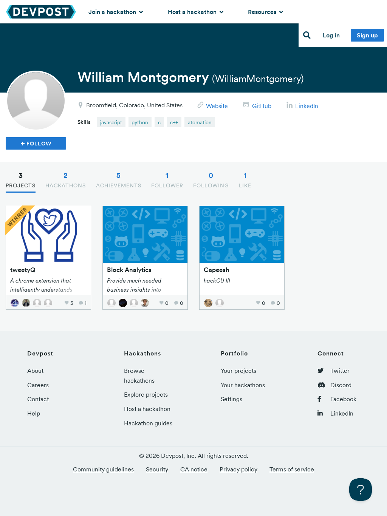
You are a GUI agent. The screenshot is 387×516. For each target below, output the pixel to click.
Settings (231, 399)
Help (33, 413)
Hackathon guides (148, 423)
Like (245, 180)
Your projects (238, 370)
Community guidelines (103, 469)
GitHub (261, 106)
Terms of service (291, 469)
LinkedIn (306, 106)
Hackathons (65, 180)
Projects (21, 180)
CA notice (193, 469)
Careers (38, 385)
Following (211, 180)
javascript (111, 122)
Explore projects (146, 394)
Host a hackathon (193, 11)
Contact (38, 399)
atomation (200, 122)
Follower (167, 180)
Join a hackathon (113, 11)
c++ (174, 122)
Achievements (118, 180)
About (35, 370)
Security (157, 469)
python (140, 122)
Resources (263, 11)
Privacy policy (238, 469)
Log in (331, 35)
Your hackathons (243, 385)
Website (217, 106)
